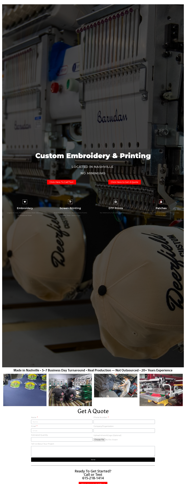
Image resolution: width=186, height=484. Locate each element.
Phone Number (101, 417)
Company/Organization (104, 426)
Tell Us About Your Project (42, 444)
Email (33, 426)
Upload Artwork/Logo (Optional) (107, 435)
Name (34, 417)
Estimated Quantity (39, 435)
